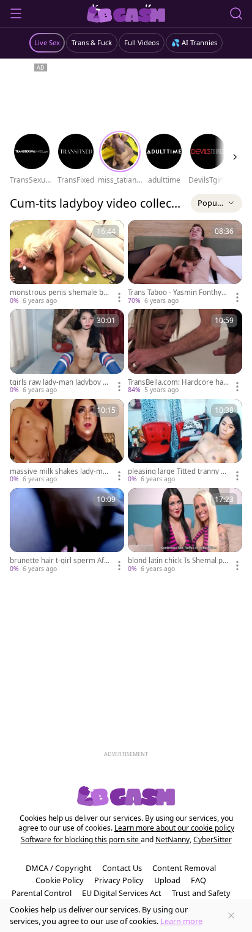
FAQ (198, 880)
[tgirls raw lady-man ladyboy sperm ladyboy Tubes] (67, 352)
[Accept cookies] (231, 916)
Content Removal (184, 867)
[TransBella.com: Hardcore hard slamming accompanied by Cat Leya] (185, 352)
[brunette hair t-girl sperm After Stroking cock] (67, 530)
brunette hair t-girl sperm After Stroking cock (60, 560)
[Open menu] (16, 13)
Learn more (181, 921)
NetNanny (172, 839)
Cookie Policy (59, 880)
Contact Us (122, 867)
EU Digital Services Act (121, 892)
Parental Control (42, 892)
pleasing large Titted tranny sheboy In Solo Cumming (178, 471)
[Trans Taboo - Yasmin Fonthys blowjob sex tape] (185, 262)
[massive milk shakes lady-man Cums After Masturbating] (67, 441)
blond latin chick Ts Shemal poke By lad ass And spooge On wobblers (177, 560)
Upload (167, 880)
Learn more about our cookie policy (174, 828)
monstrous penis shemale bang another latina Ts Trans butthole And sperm (59, 292)
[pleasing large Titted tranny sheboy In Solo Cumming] (185, 441)
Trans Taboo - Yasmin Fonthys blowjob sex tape (176, 292)
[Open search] (236, 13)
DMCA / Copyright (59, 867)
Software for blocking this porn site (81, 839)
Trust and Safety (201, 892)
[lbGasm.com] (126, 13)
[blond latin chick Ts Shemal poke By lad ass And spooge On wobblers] (185, 530)
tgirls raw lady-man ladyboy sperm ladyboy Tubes (60, 382)
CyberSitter (212, 839)
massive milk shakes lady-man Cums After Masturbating (60, 471)
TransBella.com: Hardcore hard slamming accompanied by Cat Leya (177, 382)
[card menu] (119, 297)
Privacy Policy (119, 880)
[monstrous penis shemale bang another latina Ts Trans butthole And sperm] (67, 262)
